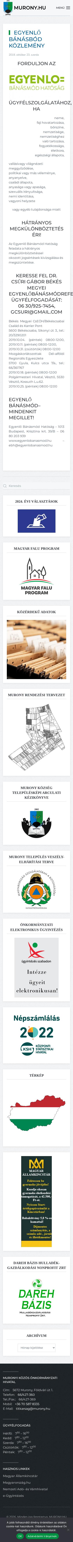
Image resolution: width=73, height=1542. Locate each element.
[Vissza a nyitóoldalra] (25, 8)
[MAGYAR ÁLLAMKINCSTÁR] (36, 1201)
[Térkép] (36, 1112)
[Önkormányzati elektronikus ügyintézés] (36, 967)
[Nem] (68, 1530)
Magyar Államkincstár (20, 1476)
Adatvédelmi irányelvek (42, 1536)
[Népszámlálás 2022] (36, 1035)
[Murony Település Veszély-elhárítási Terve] (36, 889)
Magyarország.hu (17, 1482)
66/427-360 (26, 1395)
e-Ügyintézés (13, 1496)
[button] (63, 8)
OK (20, 1536)
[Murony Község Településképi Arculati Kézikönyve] (36, 823)
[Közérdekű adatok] (36, 649)
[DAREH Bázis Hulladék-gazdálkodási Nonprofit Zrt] (36, 1297)
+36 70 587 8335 (27, 1404)
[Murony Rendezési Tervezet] (36, 737)
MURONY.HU (58, 1517)
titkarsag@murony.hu (33, 1409)
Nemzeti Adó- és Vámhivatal (25, 1489)
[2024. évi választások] (36, 521)
